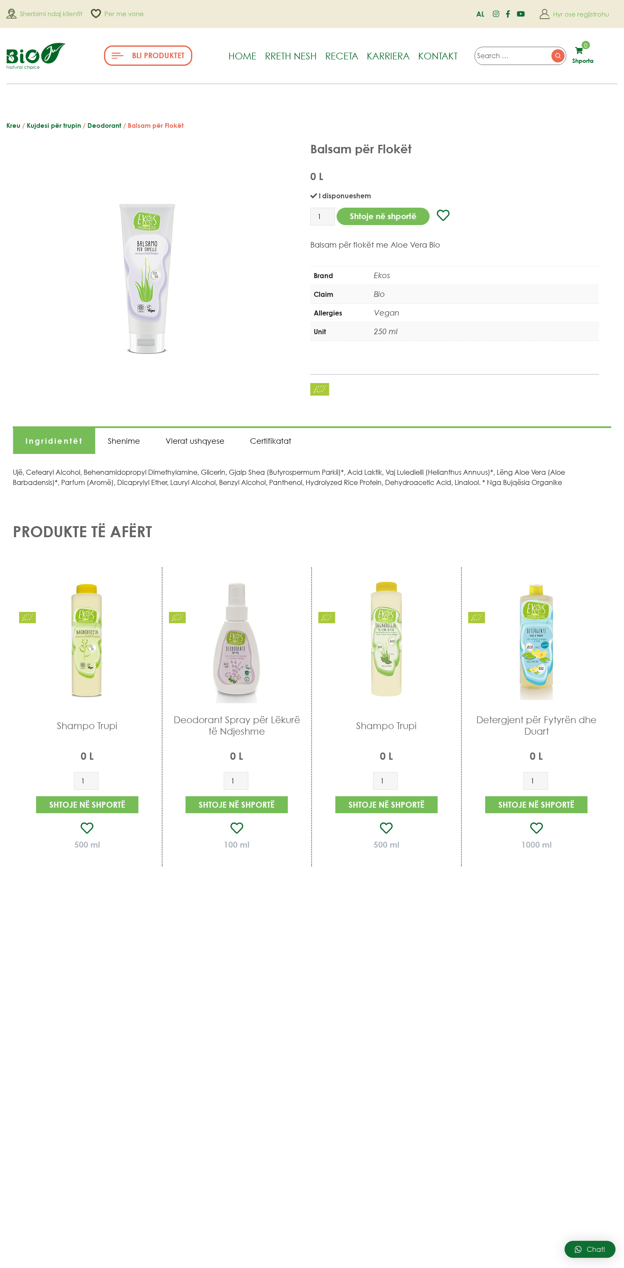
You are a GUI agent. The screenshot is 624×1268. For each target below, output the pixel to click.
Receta (341, 56)
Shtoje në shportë (383, 216)
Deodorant (104, 125)
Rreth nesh (291, 56)
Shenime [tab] (124, 440)
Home (242, 56)
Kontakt (438, 56)
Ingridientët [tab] (54, 440)
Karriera (388, 56)
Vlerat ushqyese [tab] (195, 440)
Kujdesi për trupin (54, 125)
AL (480, 14)
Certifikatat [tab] (270, 440)
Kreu (13, 125)
